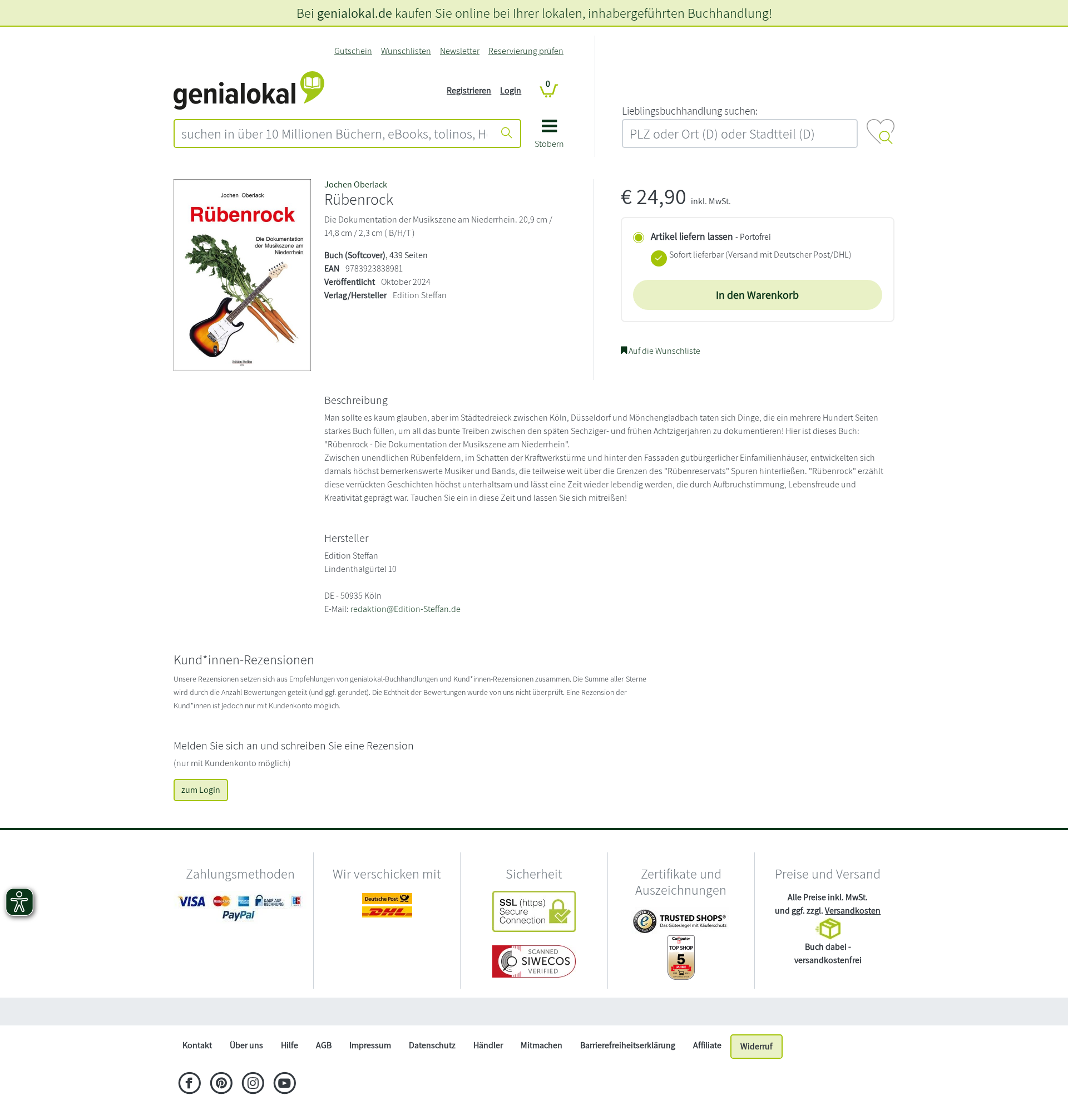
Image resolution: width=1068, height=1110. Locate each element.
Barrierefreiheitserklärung (627, 1045)
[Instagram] (253, 1084)
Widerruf (756, 1046)
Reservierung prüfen (525, 51)
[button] (549, 138)
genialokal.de (354, 13)
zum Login (200, 790)
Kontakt (197, 1045)
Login (510, 90)
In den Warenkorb (757, 295)
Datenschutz (432, 1045)
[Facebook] (189, 1084)
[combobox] (334, 133)
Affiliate (707, 1045)
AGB (324, 1045)
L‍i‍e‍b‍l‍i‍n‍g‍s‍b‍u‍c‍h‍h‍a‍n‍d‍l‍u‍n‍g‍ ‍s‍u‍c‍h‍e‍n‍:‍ (690, 110)
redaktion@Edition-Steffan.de (405, 609)
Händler (488, 1045)
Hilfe (289, 1045)
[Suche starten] (506, 133)
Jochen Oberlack (355, 184)
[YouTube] (284, 1084)
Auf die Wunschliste (663, 351)
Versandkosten (853, 910)
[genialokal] (249, 90)
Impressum (370, 1045)
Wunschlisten (406, 51)
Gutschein (353, 51)
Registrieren (469, 90)
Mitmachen (541, 1045)
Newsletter (459, 51)
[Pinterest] (221, 1084)
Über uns (246, 1045)
